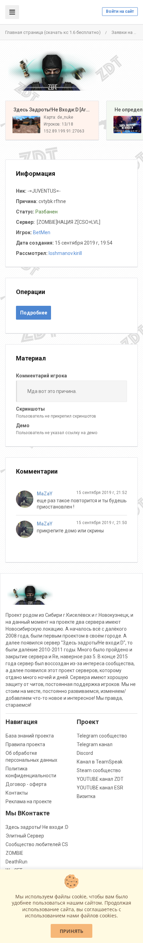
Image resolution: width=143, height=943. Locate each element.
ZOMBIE (14, 853)
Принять (71, 931)
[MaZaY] (26, 499)
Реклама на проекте (29, 801)
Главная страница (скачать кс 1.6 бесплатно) (53, 32)
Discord (85, 753)
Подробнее (33, 312)
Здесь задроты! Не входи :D (37, 827)
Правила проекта (25, 744)
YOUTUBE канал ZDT (100, 779)
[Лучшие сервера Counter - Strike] (52, 71)
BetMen (41, 232)
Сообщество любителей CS (37, 844)
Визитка (86, 796)
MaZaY (44, 493)
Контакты (17, 793)
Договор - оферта (26, 784)
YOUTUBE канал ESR (100, 787)
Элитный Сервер (25, 836)
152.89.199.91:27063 (64, 131)
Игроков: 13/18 (58, 124)
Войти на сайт (120, 11)
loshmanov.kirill (65, 253)
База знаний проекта (30, 736)
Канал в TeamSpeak (100, 762)
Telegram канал (94, 744)
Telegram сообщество (102, 736)
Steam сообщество (99, 770)
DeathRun (16, 861)
